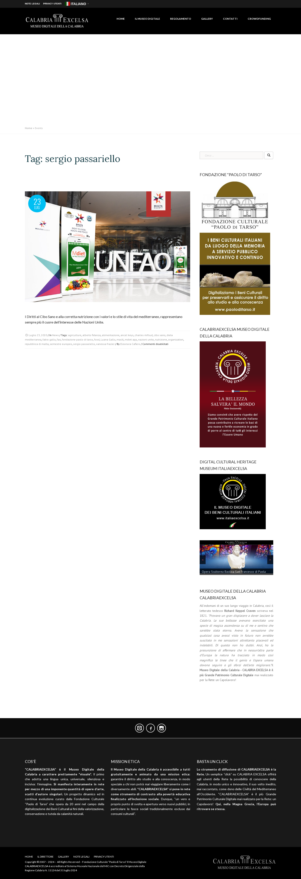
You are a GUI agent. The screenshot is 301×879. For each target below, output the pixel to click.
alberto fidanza (91, 335)
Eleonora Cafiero (130, 344)
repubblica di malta (37, 344)
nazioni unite (146, 339)
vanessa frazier (105, 344)
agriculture (74, 335)
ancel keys (127, 335)
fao (59, 339)
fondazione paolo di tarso (77, 339)
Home (121, 18)
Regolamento (180, 18)
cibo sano (159, 335)
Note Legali (32, 3)
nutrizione (161, 339)
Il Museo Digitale (147, 18)
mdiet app (131, 339)
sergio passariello (84, 344)
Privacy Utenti (52, 3)
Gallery (207, 18)
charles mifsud (144, 335)
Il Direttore (45, 856)
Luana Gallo (108, 339)
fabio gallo (49, 339)
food (97, 339)
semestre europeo (61, 344)
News (55, 335)
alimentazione (110, 335)
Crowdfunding (259, 18)
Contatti (230, 18)
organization (175, 339)
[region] (236, 558)
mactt (120, 339)
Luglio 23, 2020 (38, 335)
